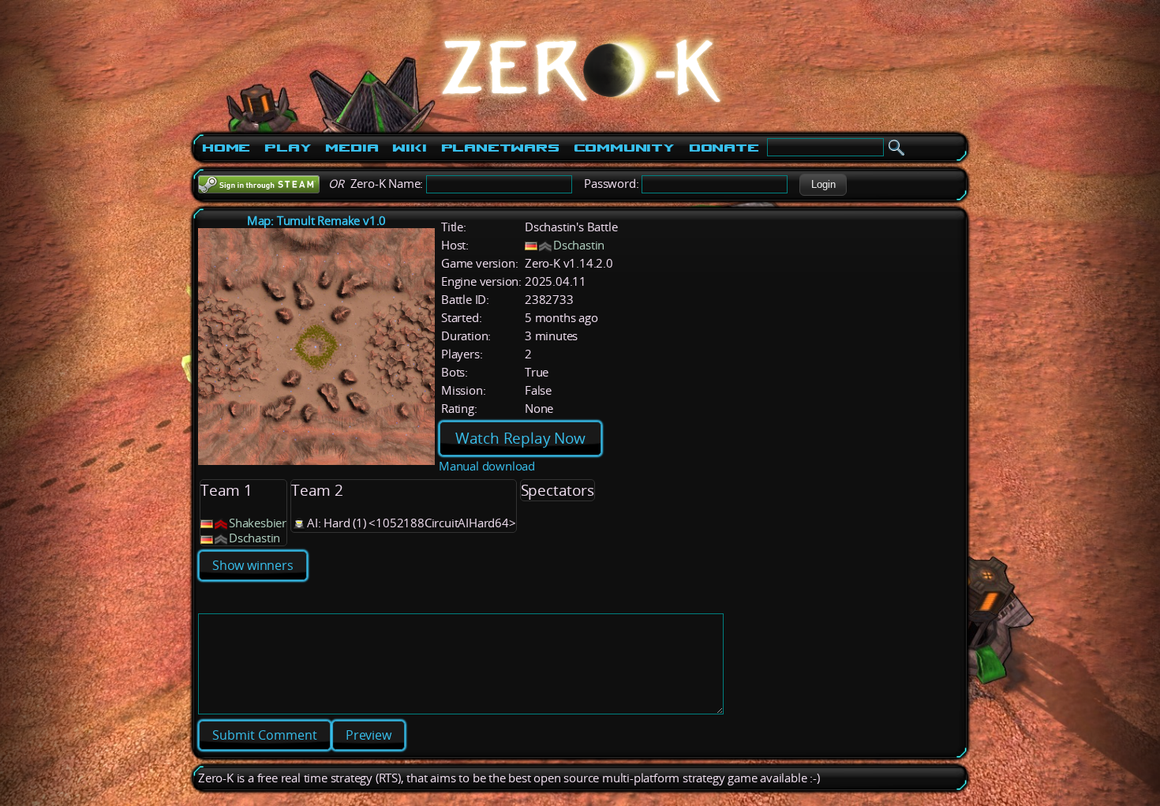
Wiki (409, 147)
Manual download (487, 466)
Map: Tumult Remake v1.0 (316, 220)
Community (624, 147)
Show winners (253, 565)
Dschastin (578, 245)
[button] (823, 185)
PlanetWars (500, 147)
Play (287, 147)
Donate (724, 147)
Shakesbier (257, 522)
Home (226, 147)
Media (351, 147)
